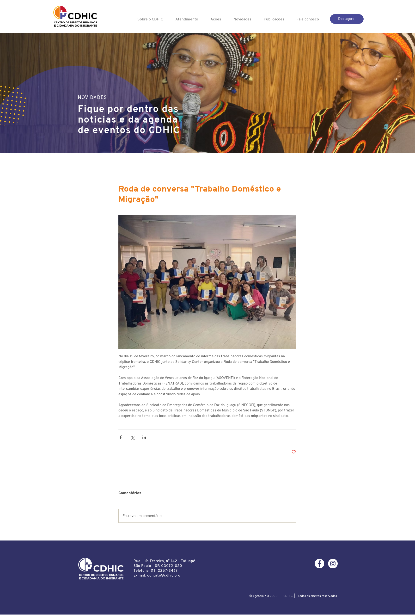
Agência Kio (260, 596)
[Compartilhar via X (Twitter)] (132, 437)
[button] (150, 19)
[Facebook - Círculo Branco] (319, 563)
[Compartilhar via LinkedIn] (144, 437)
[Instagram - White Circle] (333, 563)
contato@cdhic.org (163, 576)
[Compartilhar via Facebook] (120, 437)
